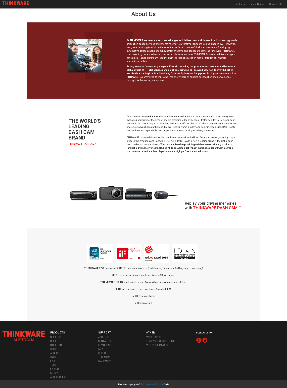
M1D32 (54, 373)
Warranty (104, 361)
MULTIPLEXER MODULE (158, 345)
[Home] (17, 3)
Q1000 (53, 349)
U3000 (53, 341)
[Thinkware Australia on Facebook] (198, 340)
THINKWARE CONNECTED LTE (161, 341)
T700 (53, 365)
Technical (104, 357)
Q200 (53, 357)
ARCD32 (54, 353)
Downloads (105, 345)
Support (103, 353)
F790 (52, 361)
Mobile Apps (153, 337)
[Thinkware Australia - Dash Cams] (23, 336)
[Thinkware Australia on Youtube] (204, 340)
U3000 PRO (56, 337)
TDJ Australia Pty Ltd (152, 384)
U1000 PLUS (56, 345)
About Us (103, 337)
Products (240, 4)
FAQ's (101, 349)
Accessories (58, 377)
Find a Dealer (257, 4)
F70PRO (54, 369)
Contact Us (275, 4)
